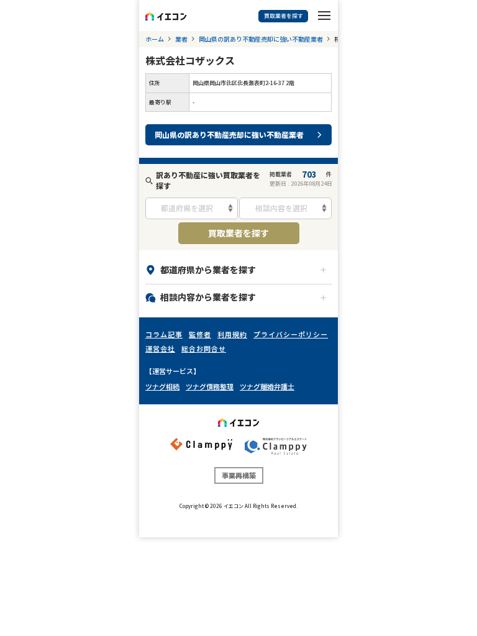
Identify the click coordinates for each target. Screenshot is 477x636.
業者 (181, 39)
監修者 (200, 334)
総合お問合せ (203, 348)
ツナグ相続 (162, 386)
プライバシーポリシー (290, 334)
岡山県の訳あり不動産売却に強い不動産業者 (261, 39)
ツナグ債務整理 (210, 386)
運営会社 (160, 348)
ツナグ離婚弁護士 (267, 386)
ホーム (154, 39)
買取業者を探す (238, 233)
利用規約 (232, 334)
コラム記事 (164, 334)
